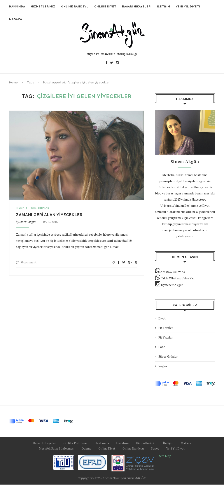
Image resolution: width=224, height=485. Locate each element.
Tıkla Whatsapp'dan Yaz (177, 278)
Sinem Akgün (28, 222)
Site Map (165, 456)
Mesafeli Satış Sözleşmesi (56, 448)
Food (161, 347)
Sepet (155, 448)
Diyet (20, 208)
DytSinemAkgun (171, 285)
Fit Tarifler (165, 328)
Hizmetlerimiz (43, 6)
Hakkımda (17, 6)
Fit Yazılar (165, 337)
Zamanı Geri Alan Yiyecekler (49, 214)
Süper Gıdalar (39, 208)
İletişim (163, 6)
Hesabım (122, 443)
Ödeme (86, 448)
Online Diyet (105, 6)
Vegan (162, 366)
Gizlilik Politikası (75, 443)
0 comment (29, 262)
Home (13, 82)
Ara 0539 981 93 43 (172, 272)
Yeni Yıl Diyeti (188, 6)
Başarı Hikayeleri (136, 6)
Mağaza (185, 443)
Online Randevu (75, 6)
